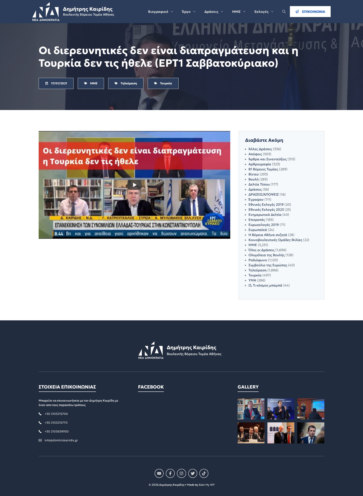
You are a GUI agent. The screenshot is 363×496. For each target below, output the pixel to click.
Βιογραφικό (158, 11)
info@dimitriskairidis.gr (61, 440)
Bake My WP (206, 485)
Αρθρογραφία (260, 164)
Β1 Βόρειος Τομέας (263, 169)
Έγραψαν (256, 199)
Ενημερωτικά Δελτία (265, 214)
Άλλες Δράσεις (260, 149)
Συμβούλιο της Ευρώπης (268, 265)
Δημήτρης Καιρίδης (87, 9)
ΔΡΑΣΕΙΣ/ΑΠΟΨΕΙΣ (264, 194)
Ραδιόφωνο (258, 260)
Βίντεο (254, 174)
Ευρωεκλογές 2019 (264, 225)
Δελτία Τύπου (259, 184)
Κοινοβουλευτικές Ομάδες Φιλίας (275, 240)
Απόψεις (255, 154)
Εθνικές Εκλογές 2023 (266, 209)
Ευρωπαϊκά (258, 230)
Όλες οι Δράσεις (262, 250)
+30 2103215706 (56, 414)
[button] (284, 11)
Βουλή (254, 179)
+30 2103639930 (57, 431)
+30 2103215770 (56, 422)
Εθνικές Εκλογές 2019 (266, 204)
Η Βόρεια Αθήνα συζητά (268, 235)
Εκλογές (261, 11)
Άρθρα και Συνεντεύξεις (268, 159)
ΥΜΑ (252, 280)
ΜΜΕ (236, 11)
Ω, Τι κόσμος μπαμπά (265, 285)
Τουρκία (255, 275)
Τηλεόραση (258, 270)
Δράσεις (211, 11)
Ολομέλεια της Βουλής (267, 255)
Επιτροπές (257, 219)
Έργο (186, 11)
